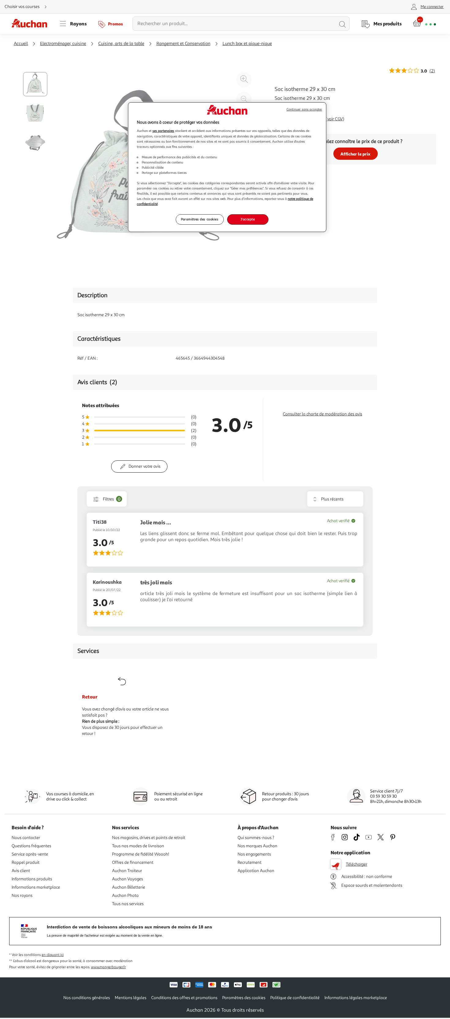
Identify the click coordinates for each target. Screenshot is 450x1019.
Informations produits (32, 879)
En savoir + (286, 107)
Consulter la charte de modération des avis (322, 414)
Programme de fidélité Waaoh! (140, 854)
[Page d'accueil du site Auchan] (31, 23)
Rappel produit (25, 862)
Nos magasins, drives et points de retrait (148, 837)
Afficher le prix (355, 153)
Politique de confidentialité (295, 997)
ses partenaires (163, 131)
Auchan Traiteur (127, 870)
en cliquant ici (53, 955)
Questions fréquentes (31, 846)
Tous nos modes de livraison (138, 846)
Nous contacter (26, 837)
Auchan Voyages (127, 879)
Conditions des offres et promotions (184, 997)
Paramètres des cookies (200, 219)
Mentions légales (130, 997)
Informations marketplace (36, 887)
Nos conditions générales (86, 997)
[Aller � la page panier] (424, 23)
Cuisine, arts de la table (121, 44)
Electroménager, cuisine (63, 44)
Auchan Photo (125, 895)
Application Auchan (256, 870)
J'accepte (248, 219)
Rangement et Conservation (183, 44)
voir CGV (335, 119)
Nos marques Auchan (257, 846)
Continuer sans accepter (304, 109)
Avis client (21, 870)
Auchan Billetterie (128, 887)
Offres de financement (132, 862)
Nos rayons (22, 895)
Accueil (21, 44)
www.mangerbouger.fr (108, 967)
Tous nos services (128, 903)
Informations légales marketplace (355, 997)
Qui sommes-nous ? (256, 837)
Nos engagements (254, 854)
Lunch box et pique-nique (247, 44)
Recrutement (249, 862)
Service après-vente (30, 854)
